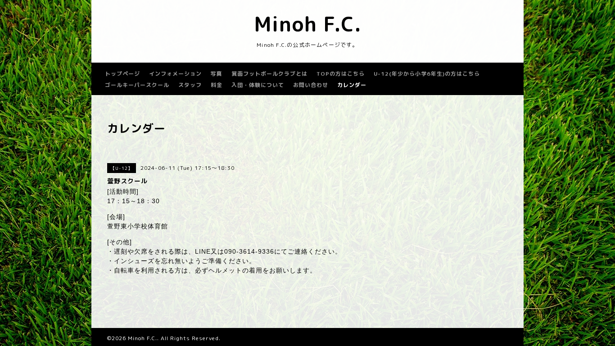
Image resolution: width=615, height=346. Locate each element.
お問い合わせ (310, 85)
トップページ (122, 73)
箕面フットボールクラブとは (269, 73)
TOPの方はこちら (341, 73)
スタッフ (190, 85)
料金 (216, 85)
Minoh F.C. (308, 24)
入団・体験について (257, 85)
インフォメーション (175, 73)
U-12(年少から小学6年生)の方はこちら (427, 73)
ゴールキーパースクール (137, 85)
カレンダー (351, 85)
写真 (216, 73)
